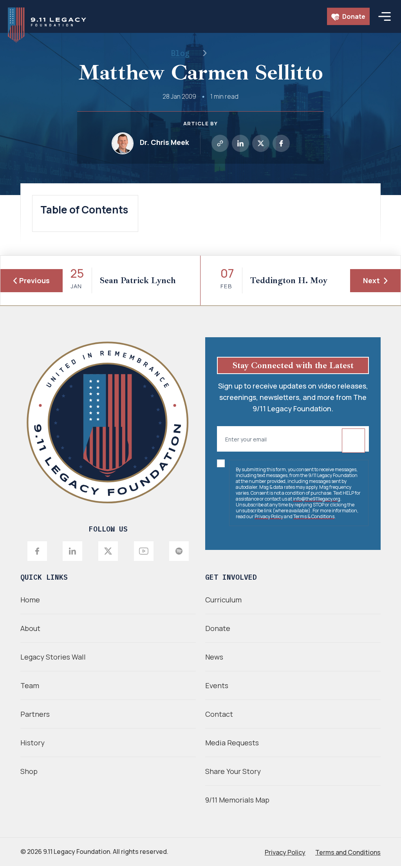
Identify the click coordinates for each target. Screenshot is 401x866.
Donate (353, 16)
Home (30, 599)
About (30, 628)
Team (29, 685)
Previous (34, 280)
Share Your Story (233, 771)
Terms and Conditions (348, 852)
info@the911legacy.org (316, 498)
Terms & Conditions (313, 516)
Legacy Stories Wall (53, 657)
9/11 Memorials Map (237, 800)
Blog (180, 53)
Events (216, 685)
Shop (29, 771)
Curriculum (223, 599)
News (214, 657)
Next (371, 280)
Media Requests (232, 742)
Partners (35, 714)
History (32, 742)
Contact (219, 714)
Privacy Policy (269, 516)
